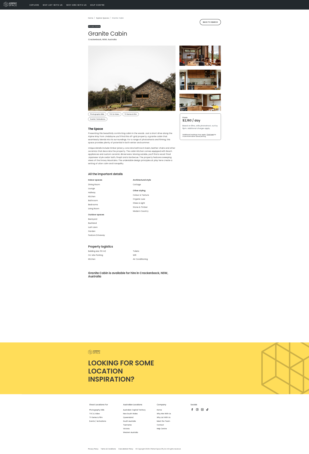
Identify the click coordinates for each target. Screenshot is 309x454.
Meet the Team (163, 421)
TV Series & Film (96, 417)
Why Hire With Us (164, 413)
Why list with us (53, 5)
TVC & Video (94, 413)
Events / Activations (97, 421)
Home (90, 18)
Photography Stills (96, 410)
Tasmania (127, 425)
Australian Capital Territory (134, 410)
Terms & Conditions (108, 449)
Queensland (128, 417)
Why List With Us (163, 417)
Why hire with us (76, 5)
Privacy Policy (93, 449)
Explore (34, 5)
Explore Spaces (102, 18)
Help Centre (97, 5)
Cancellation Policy (125, 449)
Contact (160, 425)
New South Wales (130, 413)
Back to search (210, 22)
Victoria (126, 428)
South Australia (129, 421)
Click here (210, 135)
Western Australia (130, 432)
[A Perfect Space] (10, 4)
